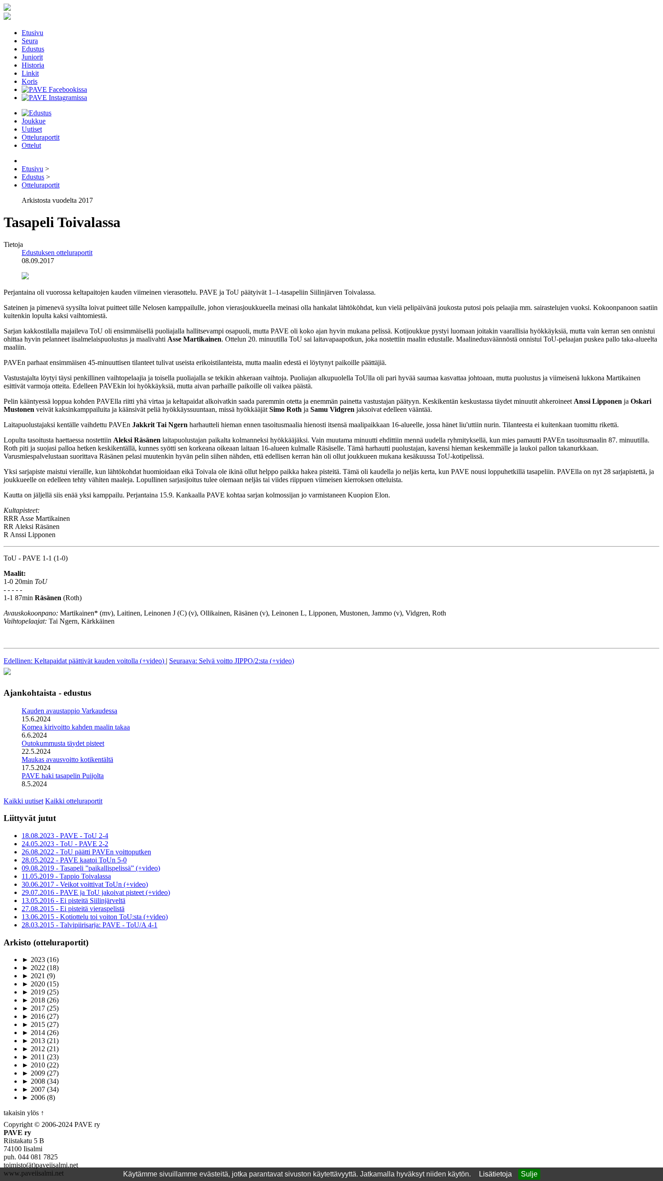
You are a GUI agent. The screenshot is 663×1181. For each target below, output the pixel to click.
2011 (33, 1057)
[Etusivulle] (7, 8)
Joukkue (34, 121)
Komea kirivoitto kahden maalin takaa (76, 727)
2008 (33, 1081)
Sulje (529, 1174)
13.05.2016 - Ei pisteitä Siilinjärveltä (73, 900)
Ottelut (31, 145)
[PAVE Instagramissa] (54, 97)
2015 (33, 1024)
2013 (33, 1040)
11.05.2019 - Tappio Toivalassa (66, 876)
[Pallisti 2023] (7, 675)
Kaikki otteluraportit (73, 801)
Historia (33, 65)
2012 (33, 1049)
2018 (33, 1000)
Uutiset (32, 129)
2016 (33, 1016)
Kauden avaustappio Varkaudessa (69, 711)
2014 (33, 1032)
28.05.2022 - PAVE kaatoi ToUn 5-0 (74, 860)
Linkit (30, 73)
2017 (33, 1008)
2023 (33, 959)
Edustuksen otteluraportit (57, 252)
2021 (33, 976)
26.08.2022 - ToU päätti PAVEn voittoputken (86, 852)
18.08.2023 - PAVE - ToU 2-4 (65, 835)
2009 (33, 1073)
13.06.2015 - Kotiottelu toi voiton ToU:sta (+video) (95, 917)
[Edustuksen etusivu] (36, 113)
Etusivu (32, 32)
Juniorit (32, 57)
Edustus (33, 49)
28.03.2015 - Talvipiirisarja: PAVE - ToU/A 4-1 (89, 925)
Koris (29, 81)
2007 (33, 1089)
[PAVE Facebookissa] (54, 89)
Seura (30, 41)
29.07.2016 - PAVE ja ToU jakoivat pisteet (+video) (96, 892)
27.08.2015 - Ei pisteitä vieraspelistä (73, 908)
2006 (33, 1097)
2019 (33, 992)
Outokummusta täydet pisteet (63, 743)
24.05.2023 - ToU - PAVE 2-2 (65, 844)
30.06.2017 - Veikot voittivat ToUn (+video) (85, 884)
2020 (33, 984)
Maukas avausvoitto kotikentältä (67, 759)
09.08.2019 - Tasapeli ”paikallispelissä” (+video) (91, 868)
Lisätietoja (495, 1174)
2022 (33, 967)
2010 (33, 1065)
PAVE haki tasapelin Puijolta (63, 776)
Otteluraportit (41, 137)
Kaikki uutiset (23, 801)
